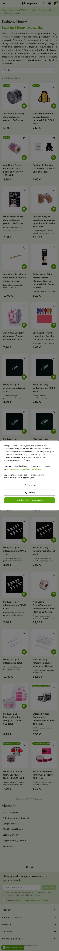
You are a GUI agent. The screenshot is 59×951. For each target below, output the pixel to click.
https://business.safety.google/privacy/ (25, 469)
